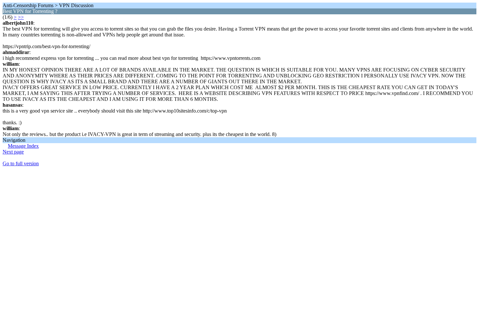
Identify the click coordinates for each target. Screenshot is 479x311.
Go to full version (21, 163)
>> (21, 17)
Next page (13, 152)
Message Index (23, 146)
